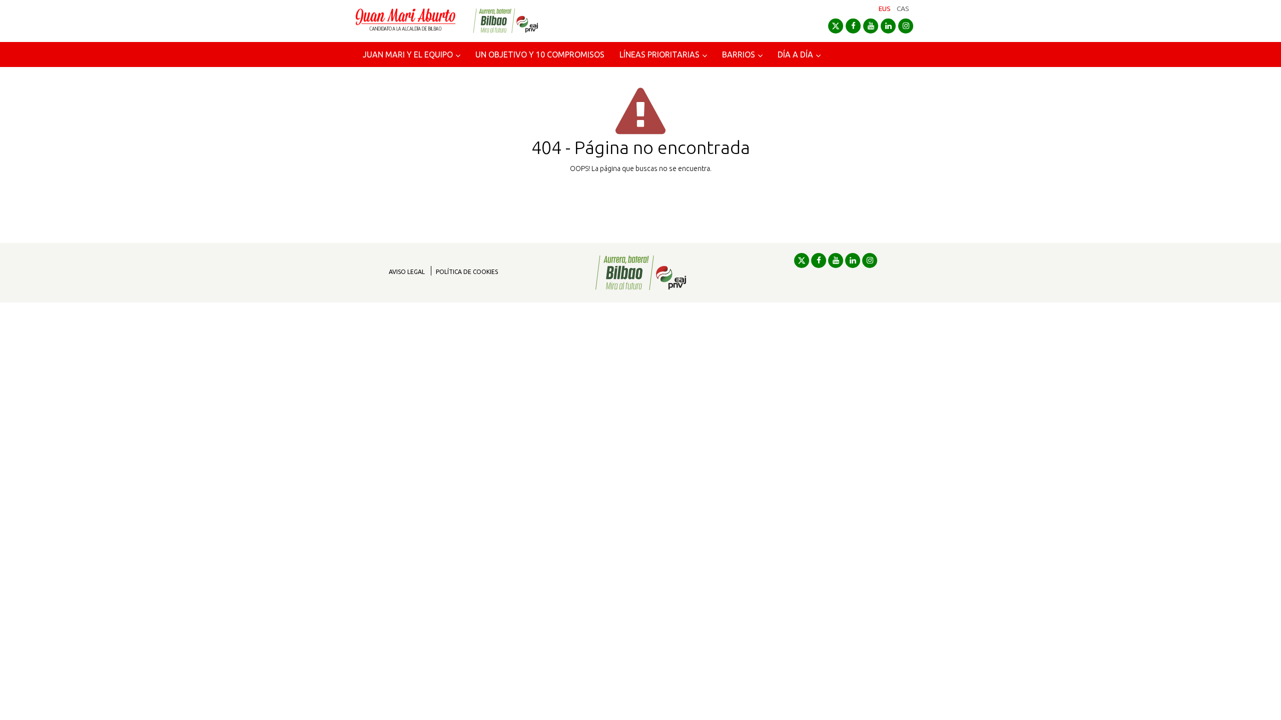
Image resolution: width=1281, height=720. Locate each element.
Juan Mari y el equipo (408, 54)
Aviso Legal (407, 271)
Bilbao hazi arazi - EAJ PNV (505, 20)
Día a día (795, 54)
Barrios (738, 54)
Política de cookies (467, 271)
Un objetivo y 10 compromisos (539, 54)
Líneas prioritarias (659, 54)
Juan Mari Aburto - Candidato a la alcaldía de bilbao (405, 21)
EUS (885, 8)
